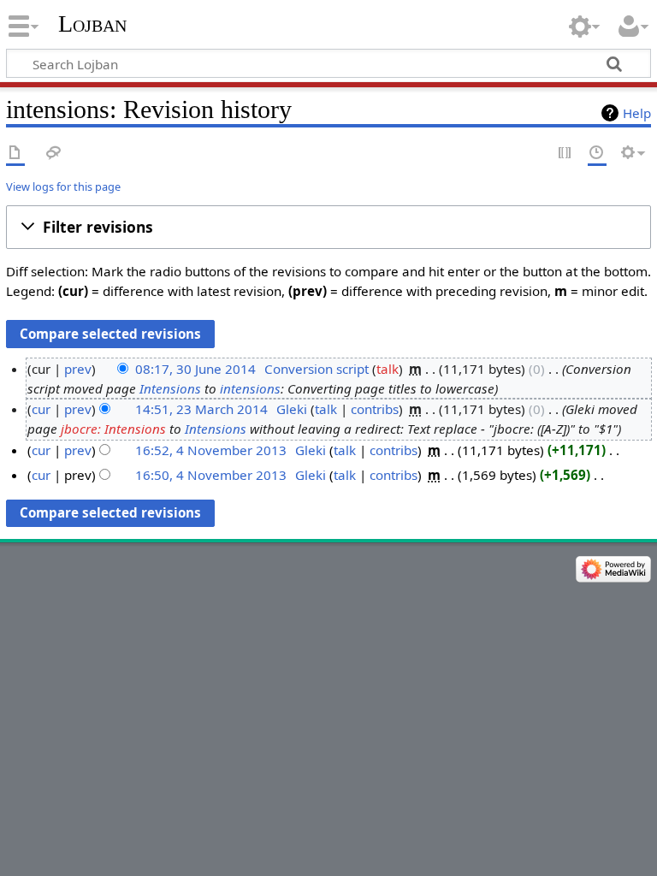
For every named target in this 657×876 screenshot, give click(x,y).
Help (637, 112)
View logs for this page (63, 186)
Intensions (170, 388)
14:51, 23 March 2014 (201, 408)
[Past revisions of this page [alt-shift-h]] (597, 153)
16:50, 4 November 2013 (211, 474)
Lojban (92, 23)
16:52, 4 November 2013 (211, 450)
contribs (375, 408)
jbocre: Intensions (113, 428)
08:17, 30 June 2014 (195, 368)
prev (78, 368)
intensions (250, 388)
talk (387, 368)
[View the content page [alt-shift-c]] (15, 153)
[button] (328, 228)
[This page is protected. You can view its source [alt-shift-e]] (565, 153)
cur (41, 408)
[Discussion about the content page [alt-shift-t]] (53, 153)
